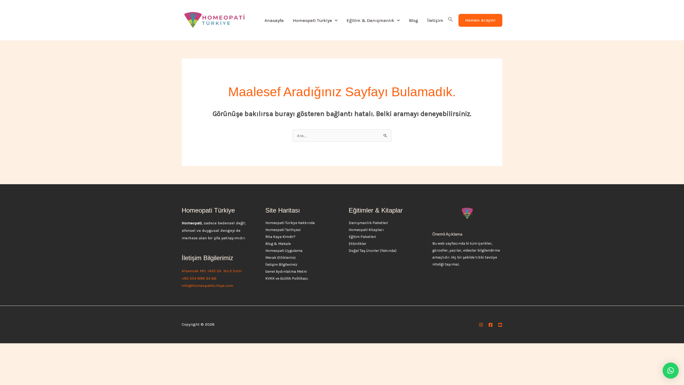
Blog (413, 20)
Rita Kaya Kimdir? (280, 236)
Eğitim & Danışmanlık (370, 20)
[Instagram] (481, 325)
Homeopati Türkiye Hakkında (290, 223)
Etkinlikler (357, 243)
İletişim (435, 20)
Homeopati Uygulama (283, 250)
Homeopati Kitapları (366, 230)
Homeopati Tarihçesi (283, 230)
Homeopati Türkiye (312, 20)
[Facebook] (490, 325)
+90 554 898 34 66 (199, 278)
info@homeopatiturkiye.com (207, 285)
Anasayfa (274, 20)
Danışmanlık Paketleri (368, 223)
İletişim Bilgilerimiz (281, 264)
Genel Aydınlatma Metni (286, 271)
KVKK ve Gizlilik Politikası (286, 278)
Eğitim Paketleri (362, 236)
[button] (334, 20)
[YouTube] (500, 325)
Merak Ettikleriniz (280, 257)
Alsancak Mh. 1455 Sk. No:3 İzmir (212, 270)
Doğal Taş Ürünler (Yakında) (373, 250)
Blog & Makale (278, 243)
